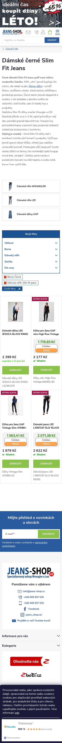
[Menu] (57, 32)
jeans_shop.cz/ (34, 614)
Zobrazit (15, 370)
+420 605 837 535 (34, 597)
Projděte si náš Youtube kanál (33, 620)
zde (17, 713)
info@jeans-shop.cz (34, 591)
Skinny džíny (35, 86)
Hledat (52, 40)
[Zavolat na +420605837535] (37, 32)
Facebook (33, 609)
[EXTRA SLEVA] (46, 312)
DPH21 (46, 350)
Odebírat (48, 534)
